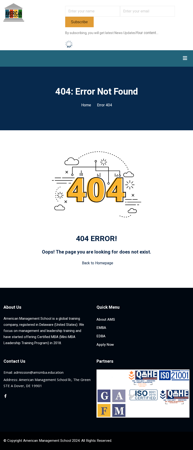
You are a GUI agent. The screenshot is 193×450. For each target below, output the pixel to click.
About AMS (105, 319)
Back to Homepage (97, 263)
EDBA (100, 336)
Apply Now (105, 344)
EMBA (101, 327)
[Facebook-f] (5, 396)
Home (86, 105)
